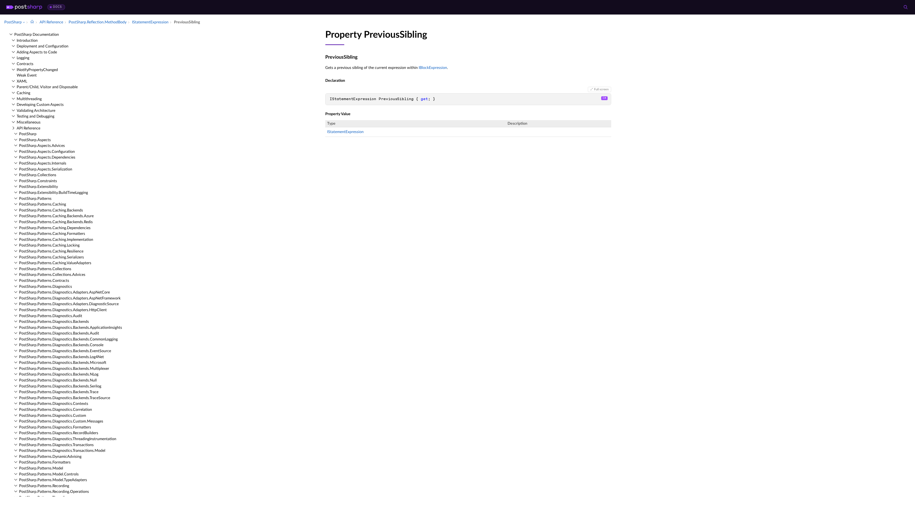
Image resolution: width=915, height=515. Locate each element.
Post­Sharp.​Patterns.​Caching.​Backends (51, 210)
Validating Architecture (36, 111)
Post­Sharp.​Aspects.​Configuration (47, 152)
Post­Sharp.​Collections (37, 175)
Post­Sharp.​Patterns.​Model (41, 468)
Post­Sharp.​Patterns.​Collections (45, 269)
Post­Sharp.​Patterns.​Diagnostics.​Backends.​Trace (58, 392)
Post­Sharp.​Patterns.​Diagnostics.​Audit (50, 316)
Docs (57, 7)
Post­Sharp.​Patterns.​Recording (44, 486)
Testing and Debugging (35, 116)
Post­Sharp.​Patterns (35, 199)
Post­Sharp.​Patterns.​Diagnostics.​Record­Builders (58, 433)
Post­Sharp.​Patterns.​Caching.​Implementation (56, 240)
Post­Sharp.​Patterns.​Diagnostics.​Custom (52, 415)
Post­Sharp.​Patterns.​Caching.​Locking (49, 245)
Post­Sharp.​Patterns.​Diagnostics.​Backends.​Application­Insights (70, 328)
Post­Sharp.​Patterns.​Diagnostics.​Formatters (55, 427)
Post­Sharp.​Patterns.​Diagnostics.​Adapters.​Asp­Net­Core (64, 292)
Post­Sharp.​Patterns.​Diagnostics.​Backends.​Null (58, 380)
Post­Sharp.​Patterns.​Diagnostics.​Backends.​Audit (59, 333)
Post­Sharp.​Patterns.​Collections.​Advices (52, 275)
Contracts (25, 64)
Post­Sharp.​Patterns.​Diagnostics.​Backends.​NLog (58, 374)
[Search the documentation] (905, 7)
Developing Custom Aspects (40, 105)
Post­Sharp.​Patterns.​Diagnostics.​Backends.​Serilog (60, 386)
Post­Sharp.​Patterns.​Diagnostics (45, 286)
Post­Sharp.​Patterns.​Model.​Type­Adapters (53, 480)
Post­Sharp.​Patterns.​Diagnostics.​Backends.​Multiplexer (64, 369)
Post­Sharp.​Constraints (38, 181)
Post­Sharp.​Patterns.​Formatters (45, 462)
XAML (22, 81)
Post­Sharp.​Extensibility (38, 187)
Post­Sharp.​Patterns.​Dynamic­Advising (50, 456)
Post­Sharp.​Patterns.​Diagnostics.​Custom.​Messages (61, 421)
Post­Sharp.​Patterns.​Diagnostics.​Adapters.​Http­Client (63, 310)
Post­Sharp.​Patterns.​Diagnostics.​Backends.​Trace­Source (64, 398)
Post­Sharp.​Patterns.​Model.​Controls (49, 474)
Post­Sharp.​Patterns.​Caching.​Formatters (52, 234)
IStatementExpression (345, 132)
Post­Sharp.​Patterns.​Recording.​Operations (54, 492)
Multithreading (29, 99)
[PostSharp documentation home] (32, 22)
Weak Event (27, 75)
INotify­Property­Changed (37, 70)
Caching (23, 93)
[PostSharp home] (24, 7)
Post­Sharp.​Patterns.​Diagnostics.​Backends (54, 322)
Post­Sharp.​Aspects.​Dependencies (47, 157)
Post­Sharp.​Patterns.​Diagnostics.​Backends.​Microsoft (62, 363)
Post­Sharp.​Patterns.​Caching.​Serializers (51, 257)
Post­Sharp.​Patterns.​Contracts (44, 281)
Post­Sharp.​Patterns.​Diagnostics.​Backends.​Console (61, 345)
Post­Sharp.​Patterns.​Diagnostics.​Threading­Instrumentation (67, 439)
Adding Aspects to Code (37, 52)
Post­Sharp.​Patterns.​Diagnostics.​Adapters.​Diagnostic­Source (69, 304)
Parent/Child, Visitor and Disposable (47, 87)
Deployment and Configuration (42, 46)
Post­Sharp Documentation (36, 34)
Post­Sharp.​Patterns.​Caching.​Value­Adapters (55, 263)
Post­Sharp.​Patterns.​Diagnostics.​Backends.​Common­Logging (68, 339)
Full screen (601, 89)
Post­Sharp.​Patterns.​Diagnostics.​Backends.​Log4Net (61, 357)
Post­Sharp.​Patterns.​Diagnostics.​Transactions (56, 445)
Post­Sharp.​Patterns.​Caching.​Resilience (51, 251)
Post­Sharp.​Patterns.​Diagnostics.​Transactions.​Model (62, 451)
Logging (23, 58)
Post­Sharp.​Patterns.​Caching (42, 204)
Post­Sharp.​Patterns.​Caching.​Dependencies (55, 228)
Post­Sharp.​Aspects (35, 140)
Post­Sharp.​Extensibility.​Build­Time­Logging (53, 193)
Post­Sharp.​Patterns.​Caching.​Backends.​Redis (56, 222)
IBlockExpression (433, 68)
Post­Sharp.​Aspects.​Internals (42, 163)
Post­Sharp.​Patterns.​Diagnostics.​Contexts (53, 404)
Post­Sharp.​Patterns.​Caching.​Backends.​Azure (56, 216)
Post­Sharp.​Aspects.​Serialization (45, 169)
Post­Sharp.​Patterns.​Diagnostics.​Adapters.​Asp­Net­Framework (70, 298)
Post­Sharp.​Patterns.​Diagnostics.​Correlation (55, 410)
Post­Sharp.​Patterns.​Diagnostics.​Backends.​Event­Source (65, 351)
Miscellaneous (29, 122)
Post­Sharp (27, 134)
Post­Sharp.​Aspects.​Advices (42, 146)
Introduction (27, 40)
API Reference (28, 128)
